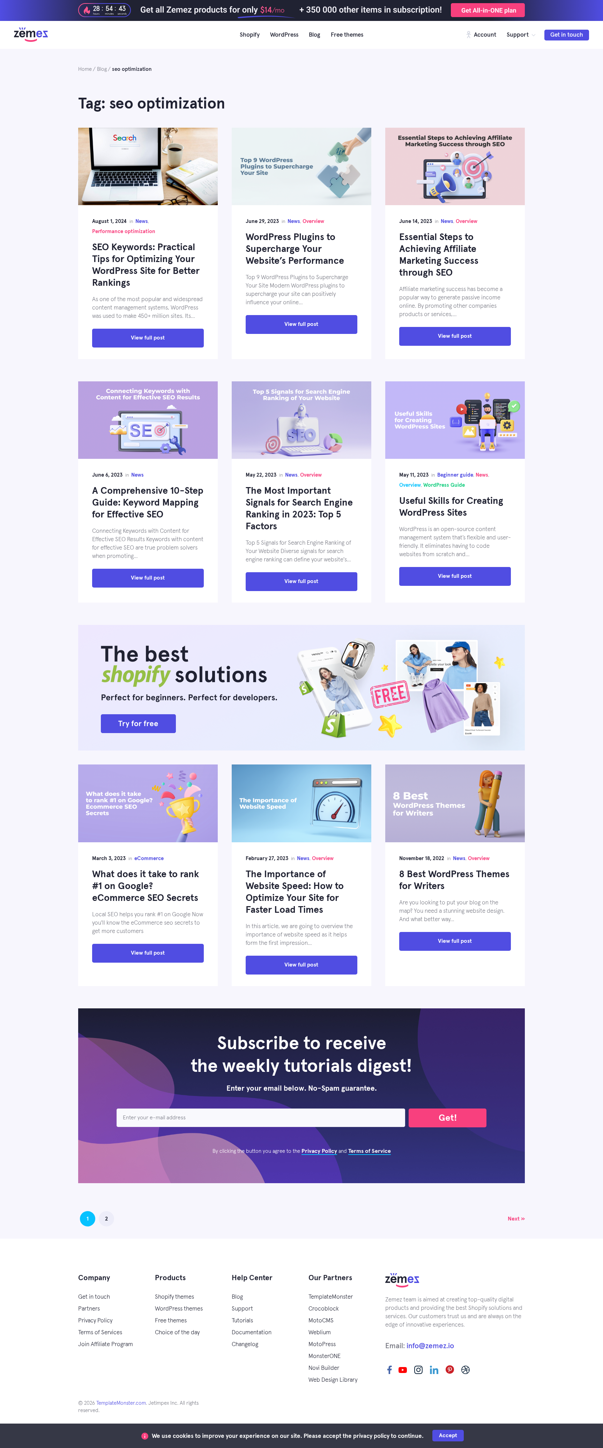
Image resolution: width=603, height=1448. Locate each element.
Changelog (245, 1345)
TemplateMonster (330, 1297)
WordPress (284, 35)
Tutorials (242, 1321)
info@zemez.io (430, 1346)
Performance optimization (123, 231)
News (141, 221)
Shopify (250, 35)
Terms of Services (100, 1333)
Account (484, 35)
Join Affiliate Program (105, 1345)
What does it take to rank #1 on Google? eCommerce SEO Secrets (145, 886)
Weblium (319, 1333)
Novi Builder (323, 1368)
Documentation (251, 1333)
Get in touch (566, 35)
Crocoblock (323, 1309)
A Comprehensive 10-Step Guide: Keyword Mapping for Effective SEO (147, 503)
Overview (313, 221)
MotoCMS (321, 1321)
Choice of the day (177, 1333)
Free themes (347, 35)
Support (518, 35)
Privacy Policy (319, 1151)
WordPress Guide (444, 485)
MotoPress (322, 1345)
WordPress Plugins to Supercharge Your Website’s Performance (295, 249)
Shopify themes (174, 1297)
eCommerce (149, 858)
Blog (314, 35)
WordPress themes (179, 1309)
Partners (89, 1309)
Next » (516, 1219)
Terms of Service (369, 1151)
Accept (448, 1435)
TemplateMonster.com (121, 1403)
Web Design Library (332, 1380)
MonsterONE (324, 1356)
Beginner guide (455, 475)
